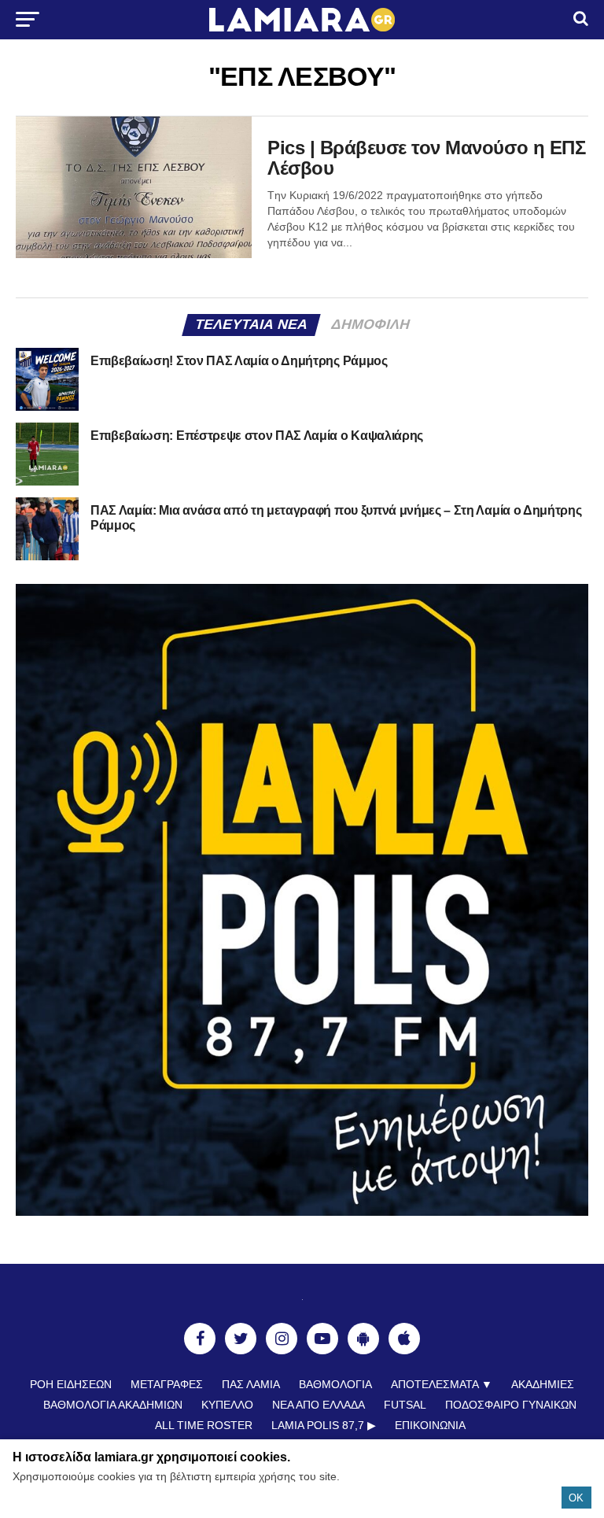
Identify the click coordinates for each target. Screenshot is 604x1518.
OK (576, 1498)
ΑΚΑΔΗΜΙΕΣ (542, 1384)
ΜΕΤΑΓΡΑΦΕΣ (167, 1384)
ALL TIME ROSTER (203, 1425)
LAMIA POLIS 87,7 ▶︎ (323, 1425)
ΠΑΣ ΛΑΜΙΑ (251, 1384)
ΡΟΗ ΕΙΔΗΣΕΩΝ (71, 1384)
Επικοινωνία (430, 1425)
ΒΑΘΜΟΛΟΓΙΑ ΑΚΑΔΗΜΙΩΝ (112, 1404)
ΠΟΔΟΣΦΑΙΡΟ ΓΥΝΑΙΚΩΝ (510, 1404)
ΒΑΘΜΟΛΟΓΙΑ (335, 1384)
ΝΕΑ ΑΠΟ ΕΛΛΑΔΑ (318, 1404)
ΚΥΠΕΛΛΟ (227, 1404)
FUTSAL (405, 1404)
